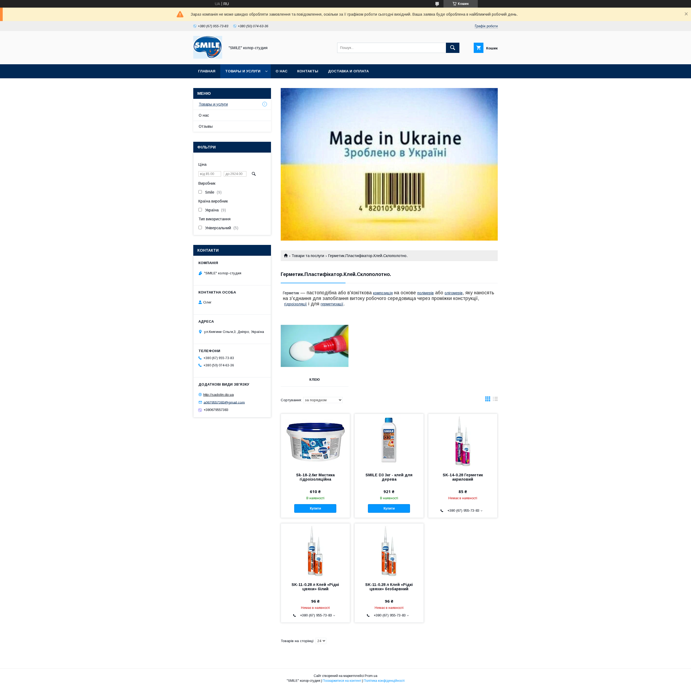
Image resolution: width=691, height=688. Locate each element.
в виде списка (495, 400)
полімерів (425, 293)
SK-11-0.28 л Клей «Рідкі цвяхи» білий (315, 586)
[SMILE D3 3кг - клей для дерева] (389, 441)
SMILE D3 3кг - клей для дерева (388, 477)
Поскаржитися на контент (342, 681)
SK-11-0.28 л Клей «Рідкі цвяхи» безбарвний (389, 586)
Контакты (307, 71)
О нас (281, 71)
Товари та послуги (308, 256)
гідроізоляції (295, 304)
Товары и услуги (242, 71)
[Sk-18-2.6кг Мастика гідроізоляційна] (315, 441)
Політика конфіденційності (384, 681)
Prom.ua (371, 676)
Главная (206, 71)
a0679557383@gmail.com (224, 402)
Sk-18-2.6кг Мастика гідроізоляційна (315, 477)
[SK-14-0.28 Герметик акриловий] (462, 441)
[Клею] (314, 346)
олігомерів (454, 293)
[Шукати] (452, 48)
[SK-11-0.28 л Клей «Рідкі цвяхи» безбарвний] (389, 551)
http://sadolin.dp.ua (218, 395)
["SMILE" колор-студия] (207, 57)
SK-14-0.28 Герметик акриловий (463, 477)
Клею (314, 380)
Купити (315, 508)
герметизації (332, 304)
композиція (383, 293)
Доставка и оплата (348, 71)
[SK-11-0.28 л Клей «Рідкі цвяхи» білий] (315, 551)
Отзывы (206, 126)
